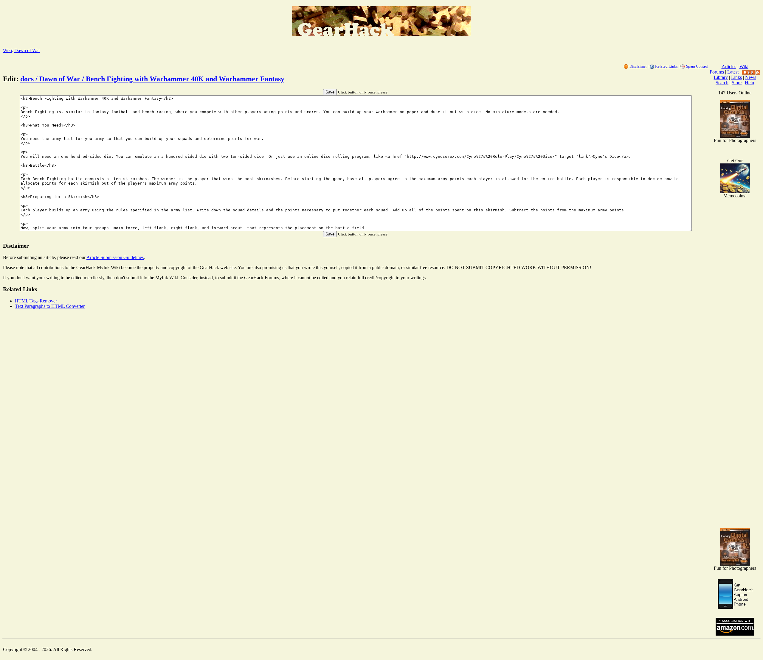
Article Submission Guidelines (115, 257)
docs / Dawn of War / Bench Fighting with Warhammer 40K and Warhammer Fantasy (152, 79)
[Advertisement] (735, 428)
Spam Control (697, 66)
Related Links (666, 66)
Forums (717, 71)
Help (749, 82)
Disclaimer (638, 66)
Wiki (7, 50)
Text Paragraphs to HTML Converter (50, 306)
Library (721, 77)
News (750, 77)
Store (737, 82)
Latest (733, 71)
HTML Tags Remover (36, 300)
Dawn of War (27, 50)
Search (722, 82)
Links (736, 77)
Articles (729, 66)
